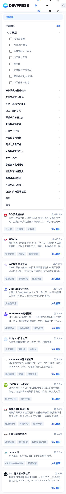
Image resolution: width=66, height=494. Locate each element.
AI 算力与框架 (21, 45)
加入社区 (55, 229)
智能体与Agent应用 (23, 76)
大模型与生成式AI (22, 70)
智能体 (17, 64)
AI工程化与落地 (21, 82)
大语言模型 (19, 39)
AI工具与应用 (20, 57)
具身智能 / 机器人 (22, 51)
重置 (58, 26)
